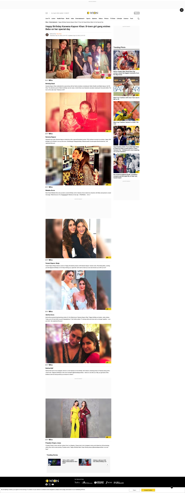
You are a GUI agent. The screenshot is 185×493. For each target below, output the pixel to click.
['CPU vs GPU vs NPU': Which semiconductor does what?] (54, 465)
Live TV (48, 18)
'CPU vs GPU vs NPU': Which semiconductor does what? (69, 461)
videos (101, 18)
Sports (88, 18)
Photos (106, 18)
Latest (53, 18)
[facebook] (48, 80)
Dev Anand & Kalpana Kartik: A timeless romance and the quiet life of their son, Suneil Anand (125, 176)
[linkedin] (51, 80)
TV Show (112, 18)
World (67, 18)
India (72, 18)
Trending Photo (119, 47)
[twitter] (50, 80)
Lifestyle (119, 18)
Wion (47, 22)
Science (126, 18)
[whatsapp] (46, 80)
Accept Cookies (148, 490)
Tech (131, 18)
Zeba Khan (58, 34)
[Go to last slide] (49, 464)
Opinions (94, 18)
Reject (134, 490)
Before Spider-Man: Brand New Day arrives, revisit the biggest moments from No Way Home (126, 73)
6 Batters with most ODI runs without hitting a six (99, 460)
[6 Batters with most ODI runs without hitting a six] (85, 465)
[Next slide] (107, 464)
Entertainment (79, 18)
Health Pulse (60, 18)
